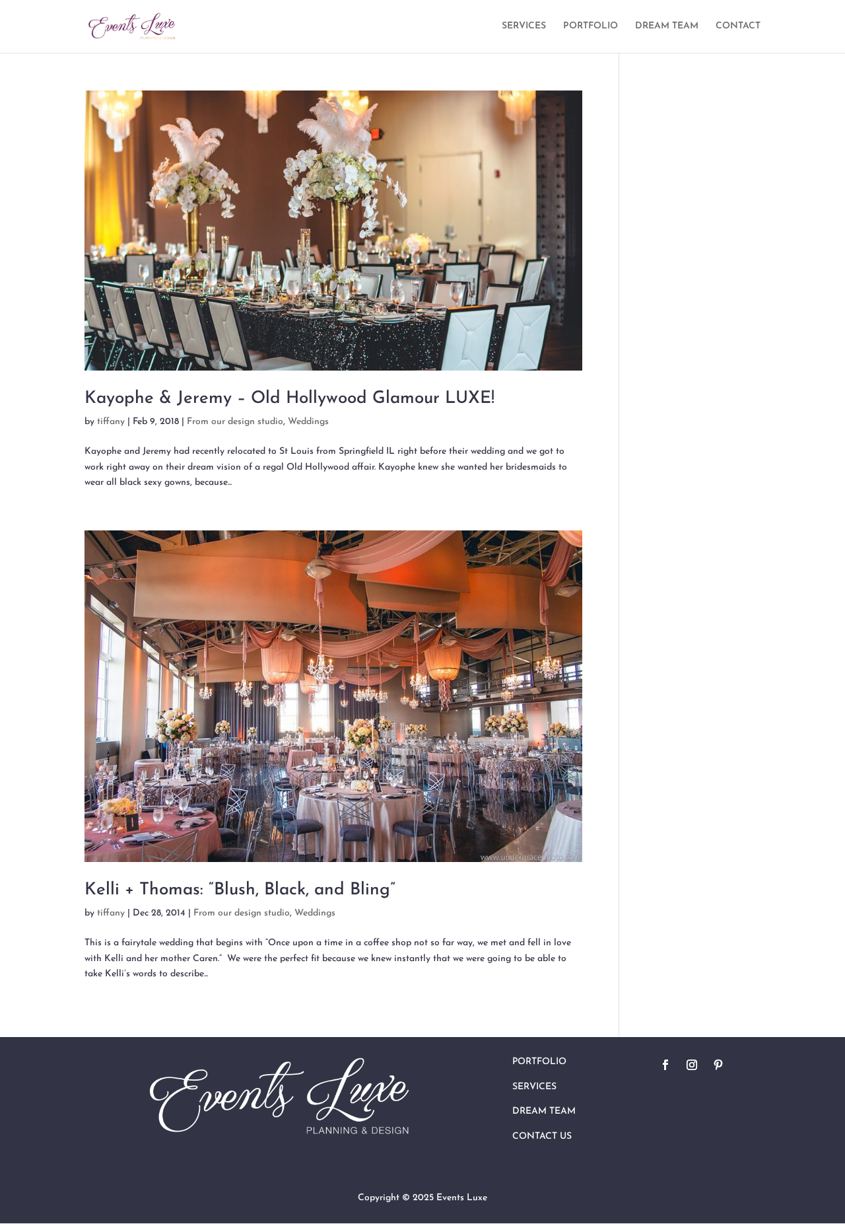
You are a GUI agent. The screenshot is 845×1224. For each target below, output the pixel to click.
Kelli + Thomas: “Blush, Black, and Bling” (239, 890)
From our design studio (235, 422)
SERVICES (524, 26)
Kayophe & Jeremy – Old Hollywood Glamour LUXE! (289, 399)
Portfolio (539, 1062)
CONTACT (738, 26)
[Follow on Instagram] (691, 1064)
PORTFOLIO (590, 26)
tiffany (111, 422)
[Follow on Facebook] (665, 1064)
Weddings (308, 422)
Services (534, 1087)
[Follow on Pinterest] (718, 1064)
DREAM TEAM (666, 26)
